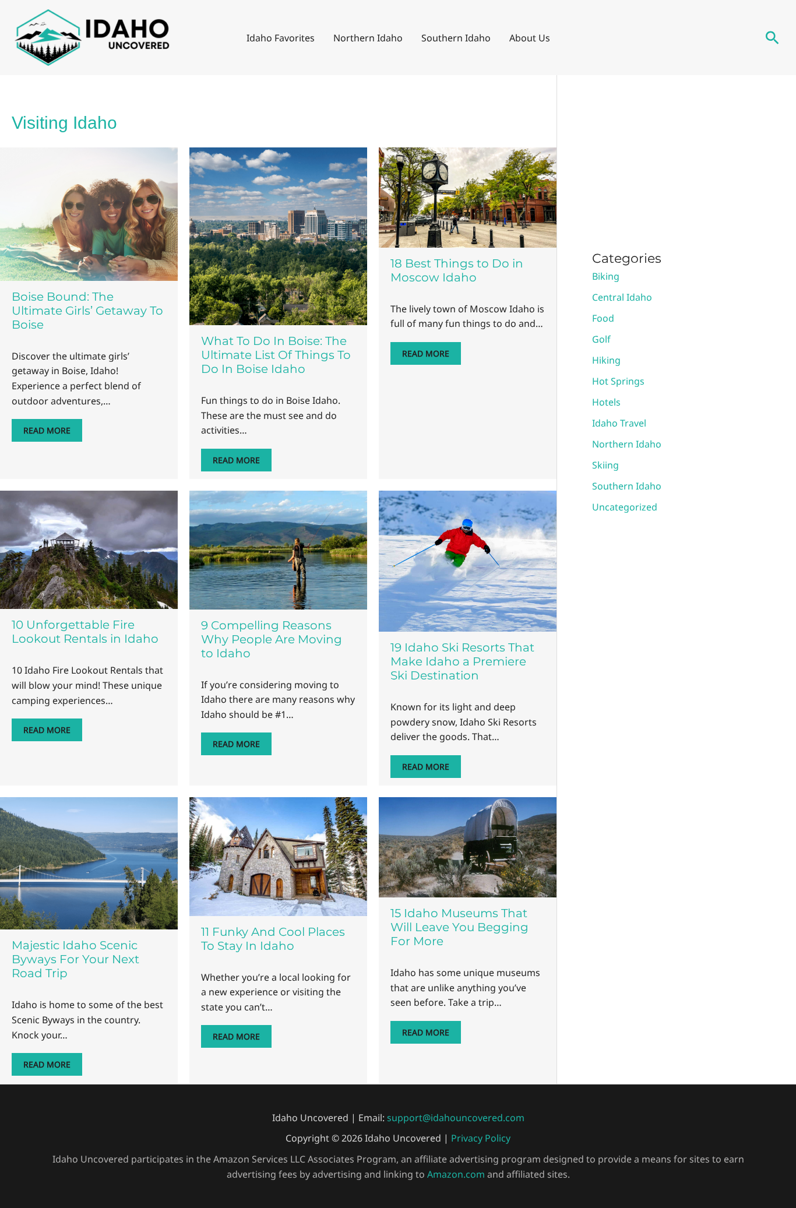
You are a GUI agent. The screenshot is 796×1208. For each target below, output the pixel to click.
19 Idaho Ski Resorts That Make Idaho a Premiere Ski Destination (462, 661)
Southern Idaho (626, 486)
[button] (772, 38)
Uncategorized (624, 507)
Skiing (605, 465)
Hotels (606, 402)
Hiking (606, 360)
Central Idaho (622, 297)
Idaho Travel (619, 423)
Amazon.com (456, 1174)
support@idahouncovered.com (455, 1117)
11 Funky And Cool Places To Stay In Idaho (273, 939)
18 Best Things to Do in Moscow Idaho (456, 270)
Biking (605, 276)
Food (603, 318)
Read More (47, 430)
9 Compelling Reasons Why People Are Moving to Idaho (271, 639)
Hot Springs (618, 381)
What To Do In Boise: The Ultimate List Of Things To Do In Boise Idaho (276, 355)
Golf (601, 339)
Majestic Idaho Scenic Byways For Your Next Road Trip (75, 959)
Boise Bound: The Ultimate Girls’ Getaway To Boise (87, 311)
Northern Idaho (626, 444)
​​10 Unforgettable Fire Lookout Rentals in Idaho (85, 632)
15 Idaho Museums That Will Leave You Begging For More (459, 927)
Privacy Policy (480, 1138)
